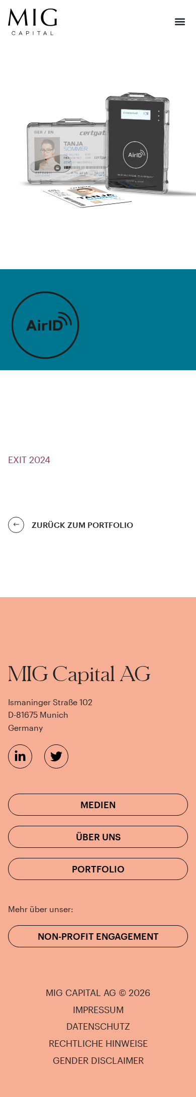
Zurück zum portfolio (82, 524)
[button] (179, 22)
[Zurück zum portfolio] (16, 525)
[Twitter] (56, 756)
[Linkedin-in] (20, 756)
